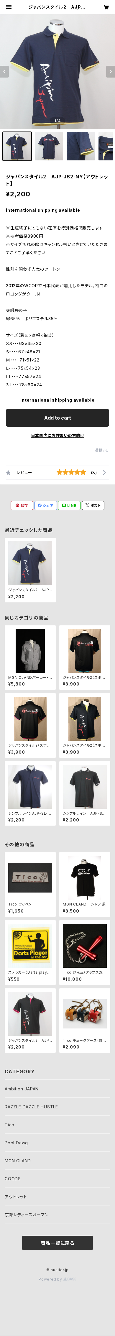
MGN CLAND (18, 1160)
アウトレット (16, 1196)
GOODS (13, 1178)
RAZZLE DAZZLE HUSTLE (31, 1106)
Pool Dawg (16, 1142)
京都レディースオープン (27, 1214)
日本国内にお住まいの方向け (57, 435)
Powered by (51, 1279)
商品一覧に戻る (57, 1243)
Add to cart (57, 418)
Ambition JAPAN (22, 1088)
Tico (9, 1124)
